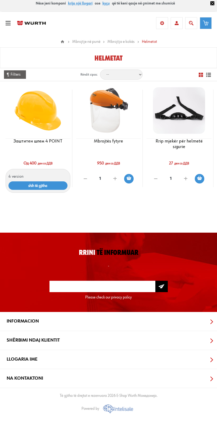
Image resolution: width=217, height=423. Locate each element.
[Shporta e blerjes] (206, 23)
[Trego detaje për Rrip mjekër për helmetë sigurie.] (179, 110)
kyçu (106, 3)
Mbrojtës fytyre (108, 141)
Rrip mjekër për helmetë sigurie (179, 144)
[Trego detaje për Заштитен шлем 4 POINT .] (38, 110)
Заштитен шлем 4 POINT (37, 141)
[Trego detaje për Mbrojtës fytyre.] (108, 110)
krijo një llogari (80, 3)
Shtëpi (62, 42)
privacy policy (121, 297)
